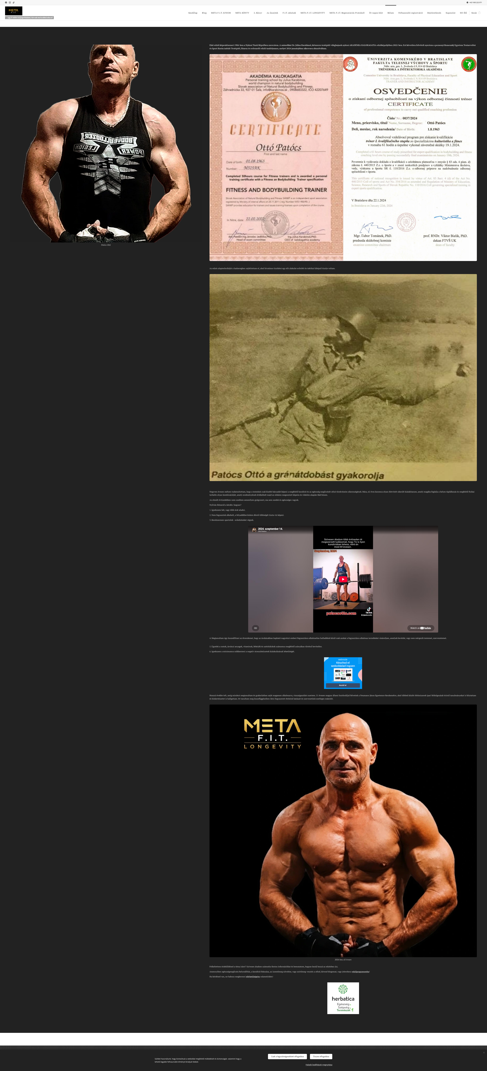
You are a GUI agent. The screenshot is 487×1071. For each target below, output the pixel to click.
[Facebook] (6, 2)
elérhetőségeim (253, 976)
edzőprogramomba (360, 971)
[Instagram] (9, 2)
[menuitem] (193, 13)
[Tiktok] (13, 2)
